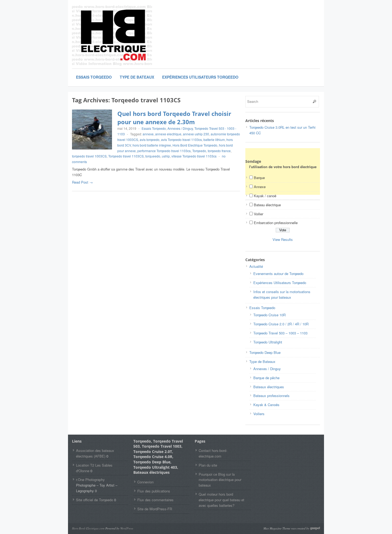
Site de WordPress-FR (154, 508)
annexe (148, 134)
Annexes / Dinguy (180, 128)
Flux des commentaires (155, 499)
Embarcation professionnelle (276, 222)
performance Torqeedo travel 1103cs (164, 150)
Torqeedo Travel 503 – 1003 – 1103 (280, 332)
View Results (283, 239)
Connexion (145, 481)
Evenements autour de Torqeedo (278, 273)
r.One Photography (90, 479)
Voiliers (259, 413)
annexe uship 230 (196, 134)
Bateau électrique (267, 204)
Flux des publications (153, 490)
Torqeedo (199, 150)
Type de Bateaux (137, 77)
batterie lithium (214, 139)
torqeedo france (219, 150)
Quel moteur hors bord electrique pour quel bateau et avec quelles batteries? (221, 500)
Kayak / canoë (265, 195)
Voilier (258, 213)
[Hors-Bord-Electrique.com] (112, 35)
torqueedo (152, 156)
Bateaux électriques (268, 386)
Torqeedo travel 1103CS (126, 156)
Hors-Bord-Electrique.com (88, 528)
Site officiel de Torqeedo (94, 499)
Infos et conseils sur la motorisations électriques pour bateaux (281, 294)
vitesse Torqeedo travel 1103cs (194, 156)
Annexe (260, 186)
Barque (259, 177)
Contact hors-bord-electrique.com (213, 453)
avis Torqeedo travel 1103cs (181, 139)
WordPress (126, 528)
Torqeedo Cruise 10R (269, 314)
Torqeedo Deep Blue (265, 352)
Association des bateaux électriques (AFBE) (95, 453)
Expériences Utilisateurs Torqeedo (200, 77)
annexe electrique (168, 134)
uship (166, 156)
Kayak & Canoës (266, 404)
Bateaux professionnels (271, 395)
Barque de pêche (266, 377)
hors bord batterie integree (152, 145)
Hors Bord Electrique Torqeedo (195, 145)
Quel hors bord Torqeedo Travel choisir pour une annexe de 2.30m (174, 118)
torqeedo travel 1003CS (89, 156)
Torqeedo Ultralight (267, 342)
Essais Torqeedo (94, 77)
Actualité (256, 266)
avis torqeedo (149, 139)
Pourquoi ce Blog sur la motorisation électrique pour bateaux (220, 480)
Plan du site (208, 465)
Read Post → (82, 182)
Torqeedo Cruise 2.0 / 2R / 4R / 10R (281, 323)
